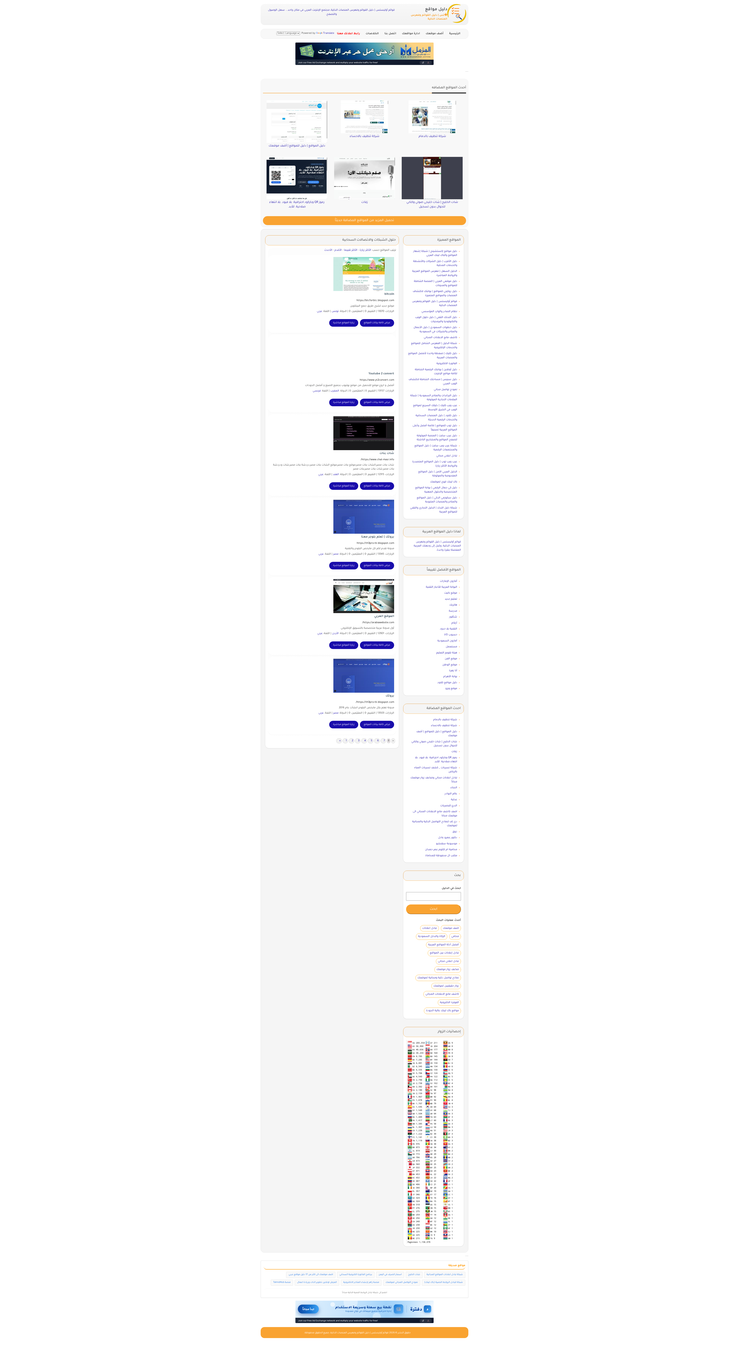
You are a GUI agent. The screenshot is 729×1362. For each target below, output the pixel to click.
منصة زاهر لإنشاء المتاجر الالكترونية (361, 1282)
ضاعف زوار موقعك (447, 969)
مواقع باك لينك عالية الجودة (442, 1010)
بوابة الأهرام (450, 676)
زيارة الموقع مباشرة (343, 323)
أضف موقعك (434, 33)
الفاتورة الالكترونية (446, 363)
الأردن (335, 633)
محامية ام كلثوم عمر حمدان (441, 849)
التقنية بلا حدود (448, 629)
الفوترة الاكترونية (449, 1002)
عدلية (454, 799)
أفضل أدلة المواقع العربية (443, 944)
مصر (335, 554)
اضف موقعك (451, 928)
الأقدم (338, 250)
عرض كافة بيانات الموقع (377, 323)
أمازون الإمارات (448, 581)
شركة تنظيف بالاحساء (444, 725)
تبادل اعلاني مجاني (446, 456)
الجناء (453, 787)
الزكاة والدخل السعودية (431, 936)
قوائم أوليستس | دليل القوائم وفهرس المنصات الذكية (359, 1333)
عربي (319, 311)
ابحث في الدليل (451, 888)
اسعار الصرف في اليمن (390, 1274)
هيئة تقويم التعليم (446, 652)
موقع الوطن (449, 664)
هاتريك (453, 605)
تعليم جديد (451, 599)
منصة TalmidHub (282, 1282)
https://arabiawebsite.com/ (378, 622)
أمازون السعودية (447, 640)
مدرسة (453, 611)
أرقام (454, 623)
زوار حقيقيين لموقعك (446, 986)
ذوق (454, 831)
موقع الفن (451, 658)
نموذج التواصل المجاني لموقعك (402, 1282)
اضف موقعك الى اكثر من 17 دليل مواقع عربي (311, 1274)
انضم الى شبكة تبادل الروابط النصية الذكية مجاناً (364, 1293)
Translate (328, 33)
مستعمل (451, 646)
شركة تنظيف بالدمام (445, 719)
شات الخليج (414, 1274)
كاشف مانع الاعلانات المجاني (440, 337)
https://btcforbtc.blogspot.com (375, 300)
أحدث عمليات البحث (448, 920)
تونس (335, 311)
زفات (454, 751)
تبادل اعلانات (429, 928)
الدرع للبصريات (448, 805)
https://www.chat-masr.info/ (377, 459)
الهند (336, 474)
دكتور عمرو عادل (447, 837)
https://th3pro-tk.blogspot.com (375, 543)
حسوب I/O (450, 634)
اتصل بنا (390, 33)
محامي (455, 936)
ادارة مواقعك (411, 33)
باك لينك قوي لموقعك (443, 482)
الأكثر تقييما (350, 250)
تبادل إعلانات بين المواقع (444, 953)
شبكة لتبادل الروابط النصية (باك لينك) (443, 1282)
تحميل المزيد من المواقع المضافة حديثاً (364, 220)
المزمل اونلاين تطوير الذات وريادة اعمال (317, 1282)
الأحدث (328, 250)
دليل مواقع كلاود (447, 682)
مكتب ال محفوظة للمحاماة (441, 855)
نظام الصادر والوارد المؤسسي (439, 311)
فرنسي (317, 391)
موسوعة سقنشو (446, 843)
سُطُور (453, 617)
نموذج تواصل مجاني (445, 389)
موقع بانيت (450, 593)
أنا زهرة (453, 670)
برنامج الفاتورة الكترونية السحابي (355, 1274)
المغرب (334, 391)
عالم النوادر (451, 793)
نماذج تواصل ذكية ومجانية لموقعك (438, 977)
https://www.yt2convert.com (377, 380)
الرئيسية (454, 33)
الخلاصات (372, 33)
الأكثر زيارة (365, 250)
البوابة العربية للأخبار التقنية (441, 587)
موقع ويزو (451, 688)
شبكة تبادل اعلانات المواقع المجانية (445, 1274)
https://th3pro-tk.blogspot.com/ (375, 702)
